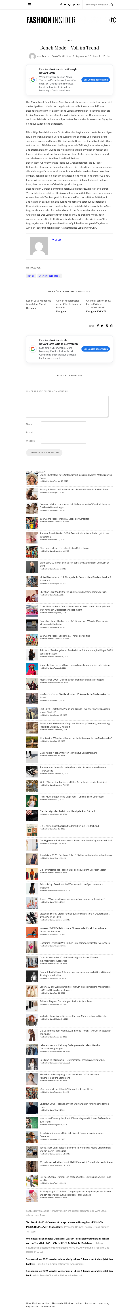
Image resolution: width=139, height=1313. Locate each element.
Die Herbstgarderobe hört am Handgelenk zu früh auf (67, 811)
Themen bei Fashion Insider (67, 1303)
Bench (31, 276)
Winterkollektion (49, 276)
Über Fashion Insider (37, 1303)
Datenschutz (48, 1306)
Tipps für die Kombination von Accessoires (59, 1263)
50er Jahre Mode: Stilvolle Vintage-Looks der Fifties (66, 1089)
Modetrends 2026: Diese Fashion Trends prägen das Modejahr (72, 679)
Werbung (104, 1303)
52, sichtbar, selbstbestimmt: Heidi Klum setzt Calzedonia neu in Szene (76, 1162)
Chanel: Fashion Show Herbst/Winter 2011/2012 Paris (98, 304)
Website (30, 440)
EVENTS (101, 311)
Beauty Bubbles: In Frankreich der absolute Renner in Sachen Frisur (74, 489)
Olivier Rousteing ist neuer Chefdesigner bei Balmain (69, 304)
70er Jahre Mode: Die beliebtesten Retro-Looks (64, 548)
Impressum (32, 1306)
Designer (69, 41)
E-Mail (29, 432)
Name (29, 424)
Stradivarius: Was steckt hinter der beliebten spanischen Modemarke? (76, 738)
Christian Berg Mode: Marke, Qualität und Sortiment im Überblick (73, 591)
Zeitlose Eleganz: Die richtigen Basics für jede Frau (66, 1001)
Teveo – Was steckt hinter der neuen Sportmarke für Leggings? (72, 899)
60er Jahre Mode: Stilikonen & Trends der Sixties (65, 635)
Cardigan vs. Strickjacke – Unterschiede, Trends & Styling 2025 (72, 1059)
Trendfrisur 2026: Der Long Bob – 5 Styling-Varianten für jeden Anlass (76, 855)
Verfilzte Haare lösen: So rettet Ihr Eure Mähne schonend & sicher (74, 1016)
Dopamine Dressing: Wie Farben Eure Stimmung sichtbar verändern (75, 942)
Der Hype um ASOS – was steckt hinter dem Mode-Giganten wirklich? (76, 840)
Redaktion (90, 1303)
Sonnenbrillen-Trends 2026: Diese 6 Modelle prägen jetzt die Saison (74, 665)
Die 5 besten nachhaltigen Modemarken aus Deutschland (69, 825)
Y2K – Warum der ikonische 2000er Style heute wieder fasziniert (73, 782)
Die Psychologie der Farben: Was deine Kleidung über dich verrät (73, 869)
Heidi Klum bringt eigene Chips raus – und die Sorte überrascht (72, 796)
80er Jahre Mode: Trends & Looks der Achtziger (64, 518)
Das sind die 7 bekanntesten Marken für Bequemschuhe (68, 752)
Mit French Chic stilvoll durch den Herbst (58, 1275)
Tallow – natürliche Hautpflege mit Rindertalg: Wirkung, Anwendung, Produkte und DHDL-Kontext (67, 1248)
